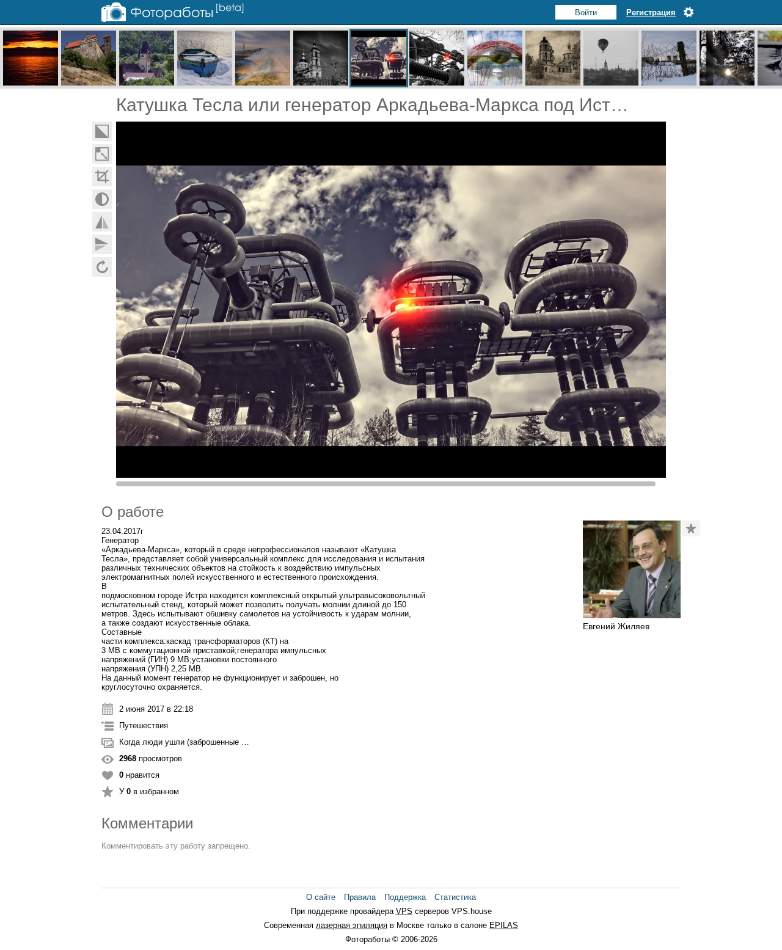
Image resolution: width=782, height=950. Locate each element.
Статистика (455, 897)
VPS (404, 911)
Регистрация (651, 12)
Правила (360, 897)
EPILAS (503, 925)
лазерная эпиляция (351, 925)
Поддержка (405, 897)
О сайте (320, 897)
